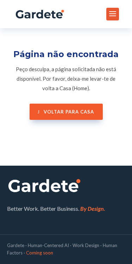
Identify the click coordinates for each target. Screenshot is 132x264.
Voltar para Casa (69, 112)
